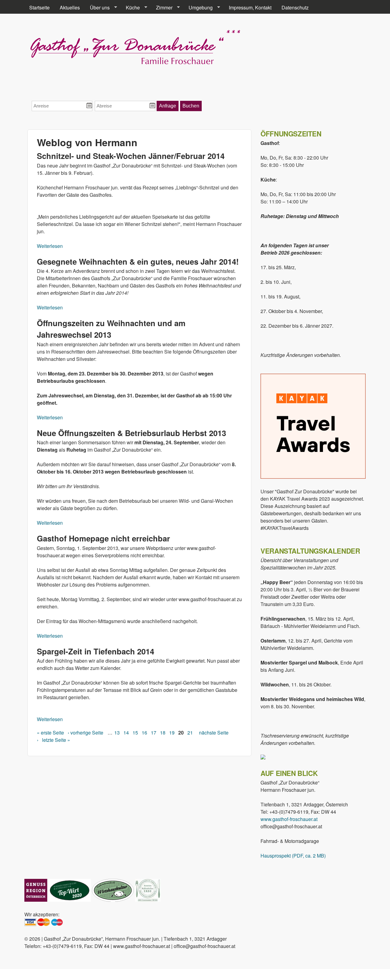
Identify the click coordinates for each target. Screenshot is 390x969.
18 (162, 732)
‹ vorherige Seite (85, 732)
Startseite (39, 7)
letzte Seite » (56, 739)
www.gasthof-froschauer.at (289, 819)
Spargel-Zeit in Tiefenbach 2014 (95, 651)
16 (144, 732)
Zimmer (161, 7)
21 (190, 732)
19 (172, 732)
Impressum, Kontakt (250, 7)
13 (117, 732)
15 (135, 732)
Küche (130, 7)
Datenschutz (295, 7)
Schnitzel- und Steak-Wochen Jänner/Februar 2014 (131, 155)
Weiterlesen (50, 245)
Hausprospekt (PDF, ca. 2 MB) (293, 855)
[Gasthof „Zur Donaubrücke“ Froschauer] (134, 64)
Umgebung (198, 7)
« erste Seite (50, 732)
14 (126, 732)
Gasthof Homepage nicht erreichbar (103, 538)
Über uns (97, 7)
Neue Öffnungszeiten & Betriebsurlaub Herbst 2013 (131, 433)
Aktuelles (70, 7)
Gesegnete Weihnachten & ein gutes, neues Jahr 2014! (138, 261)
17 (153, 732)
